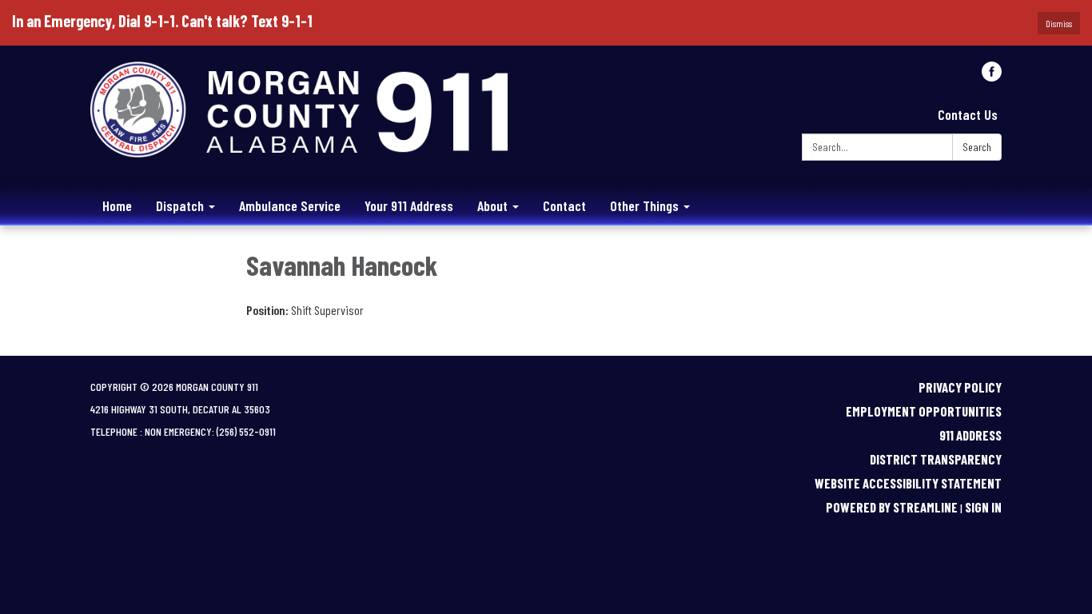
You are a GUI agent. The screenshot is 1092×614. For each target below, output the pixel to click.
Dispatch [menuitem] (180, 205)
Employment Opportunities (924, 411)
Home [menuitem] (117, 205)
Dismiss (1059, 23)
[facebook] (992, 75)
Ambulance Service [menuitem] (290, 205)
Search (976, 147)
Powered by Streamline (892, 507)
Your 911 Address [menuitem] (409, 205)
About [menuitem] (492, 205)
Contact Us (968, 114)
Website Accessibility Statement (908, 483)
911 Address (970, 435)
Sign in (983, 507)
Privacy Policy (960, 387)
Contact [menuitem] (564, 205)
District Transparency (936, 459)
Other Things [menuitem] (644, 205)
